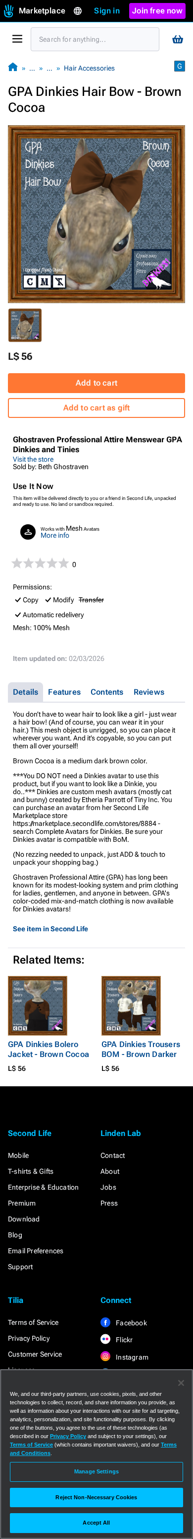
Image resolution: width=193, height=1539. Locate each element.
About (109, 1171)
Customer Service (35, 1354)
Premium (22, 1203)
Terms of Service (33, 1322)
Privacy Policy (28, 1338)
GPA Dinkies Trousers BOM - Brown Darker (140, 1049)
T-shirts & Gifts (30, 1171)
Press (109, 1203)
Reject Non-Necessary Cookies (96, 1497)
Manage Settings (96, 1471)
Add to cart (96, 383)
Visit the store (33, 459)
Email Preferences (35, 1251)
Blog (15, 1235)
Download (24, 1219)
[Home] (13, 68)
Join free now (157, 10)
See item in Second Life (50, 929)
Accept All (96, 1523)
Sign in (106, 10)
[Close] (181, 1383)
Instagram (131, 1357)
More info (55, 535)
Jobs (108, 1187)
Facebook (130, 1323)
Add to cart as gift (96, 407)
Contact (112, 1155)
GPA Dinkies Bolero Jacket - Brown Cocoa (48, 1049)
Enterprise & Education (43, 1187)
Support (20, 1267)
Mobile (18, 1155)
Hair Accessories (89, 68)
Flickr (123, 1340)
